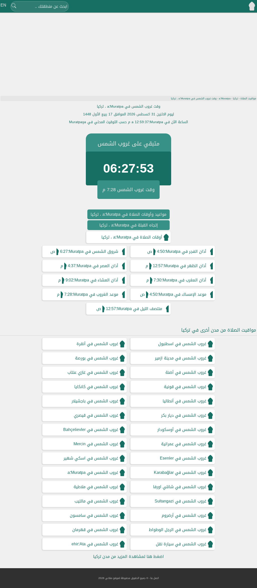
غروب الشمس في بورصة (96, 358)
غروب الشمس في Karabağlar (180, 472)
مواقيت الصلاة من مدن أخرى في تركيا (218, 330)
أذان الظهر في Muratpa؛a (177, 266)
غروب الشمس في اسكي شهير (90, 458)
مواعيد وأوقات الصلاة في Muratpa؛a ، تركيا (128, 214)
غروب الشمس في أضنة (185, 372)
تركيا (235, 98)
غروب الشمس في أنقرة (97, 344)
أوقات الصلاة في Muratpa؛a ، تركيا (131, 237)
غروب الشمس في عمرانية (183, 444)
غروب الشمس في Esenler (183, 458)
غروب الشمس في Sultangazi (180, 501)
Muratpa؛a (225, 98)
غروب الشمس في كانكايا (96, 387)
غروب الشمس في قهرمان (95, 530)
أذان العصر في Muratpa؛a (91, 266)
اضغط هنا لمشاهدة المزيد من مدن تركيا (128, 556)
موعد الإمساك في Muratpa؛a (176, 294)
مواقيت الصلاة (248, 98)
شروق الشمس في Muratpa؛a (87, 251)
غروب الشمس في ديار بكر (183, 415)
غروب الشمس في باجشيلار (95, 401)
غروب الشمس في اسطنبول (182, 344)
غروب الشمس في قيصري (96, 415)
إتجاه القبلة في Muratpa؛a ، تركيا (128, 225)
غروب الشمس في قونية (185, 387)
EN (3, 5)
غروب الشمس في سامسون (94, 515)
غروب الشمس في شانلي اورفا (179, 487)
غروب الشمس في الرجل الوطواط (177, 530)
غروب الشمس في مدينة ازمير (180, 358)
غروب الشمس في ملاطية (96, 487)
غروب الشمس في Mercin (96, 444)
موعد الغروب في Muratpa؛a (89, 294)
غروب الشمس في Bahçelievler (90, 429)
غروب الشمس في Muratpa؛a (93, 472)
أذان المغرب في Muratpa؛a (178, 280)
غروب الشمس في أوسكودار (181, 429)
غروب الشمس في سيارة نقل (181, 544)
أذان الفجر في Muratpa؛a (179, 251)
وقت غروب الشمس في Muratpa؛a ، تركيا (128, 106)
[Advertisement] (128, 51)
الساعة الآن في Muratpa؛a (160, 122)
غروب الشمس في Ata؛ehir (95, 544)
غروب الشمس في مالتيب (96, 501)
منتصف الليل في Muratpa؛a (132, 309)
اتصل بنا (154, 578)
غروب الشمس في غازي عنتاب (93, 372)
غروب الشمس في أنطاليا (184, 401)
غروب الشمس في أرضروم (184, 515)
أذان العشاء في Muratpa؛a (90, 280)
